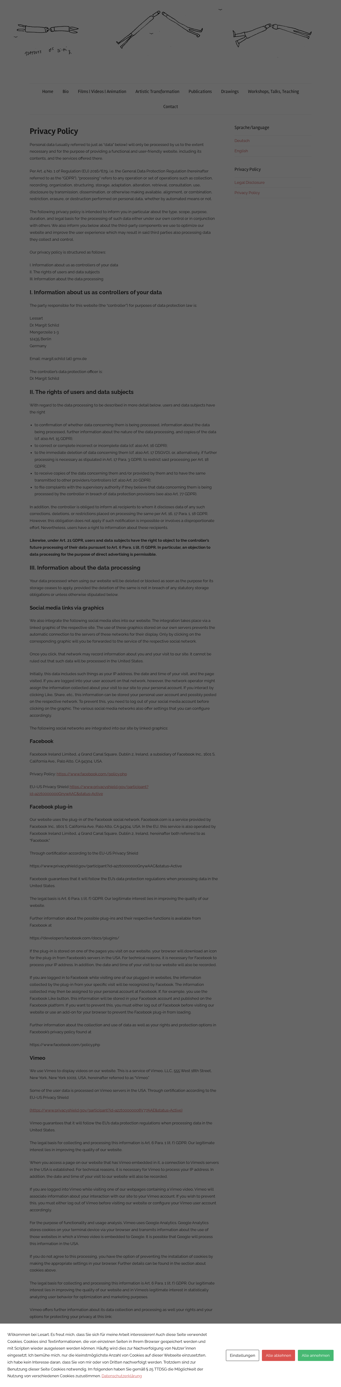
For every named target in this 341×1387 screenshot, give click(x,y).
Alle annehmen (316, 1355)
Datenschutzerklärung (122, 1376)
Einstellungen (242, 1355)
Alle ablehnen (278, 1355)
